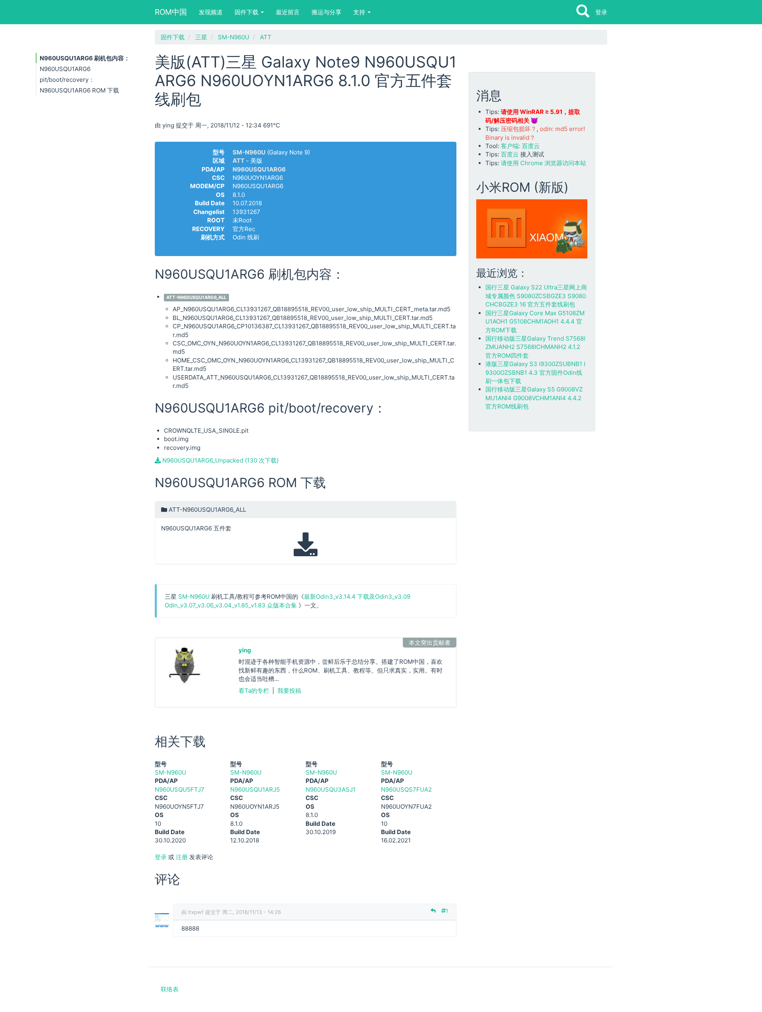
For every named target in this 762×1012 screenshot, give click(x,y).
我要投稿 (289, 690)
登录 (601, 12)
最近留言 (288, 12)
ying (245, 650)
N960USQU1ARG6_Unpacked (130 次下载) (220, 460)
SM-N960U (233, 37)
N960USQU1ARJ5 (255, 789)
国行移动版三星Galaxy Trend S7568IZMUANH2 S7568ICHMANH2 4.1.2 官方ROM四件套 (535, 347)
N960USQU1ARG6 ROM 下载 (79, 90)
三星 (201, 37)
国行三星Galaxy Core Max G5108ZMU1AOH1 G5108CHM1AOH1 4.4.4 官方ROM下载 (535, 321)
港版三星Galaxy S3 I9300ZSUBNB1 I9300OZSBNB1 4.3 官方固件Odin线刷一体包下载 (535, 372)
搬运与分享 (326, 12)
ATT (265, 37)
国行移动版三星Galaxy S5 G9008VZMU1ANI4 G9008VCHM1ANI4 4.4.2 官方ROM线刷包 (534, 398)
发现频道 (211, 12)
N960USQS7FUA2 (406, 789)
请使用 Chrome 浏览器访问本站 (543, 163)
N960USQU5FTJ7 (179, 789)
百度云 (510, 154)
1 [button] (447, 911)
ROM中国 (171, 12)
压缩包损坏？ (519, 129)
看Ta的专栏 (254, 690)
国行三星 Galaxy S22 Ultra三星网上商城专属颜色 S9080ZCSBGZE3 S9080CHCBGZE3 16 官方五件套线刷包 (536, 295)
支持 (360, 12)
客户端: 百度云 (520, 146)
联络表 (170, 989)
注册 (182, 857)
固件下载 (247, 12)
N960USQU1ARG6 (259, 169)
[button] (305, 533)
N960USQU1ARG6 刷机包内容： (85, 58)
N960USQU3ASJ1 (331, 789)
